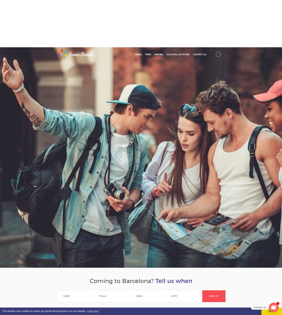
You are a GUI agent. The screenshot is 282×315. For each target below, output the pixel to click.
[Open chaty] (274, 307)
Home (138, 55)
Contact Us (199, 55)
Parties (159, 55)
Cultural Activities (178, 55)
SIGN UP (214, 296)
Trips (148, 55)
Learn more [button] (93, 311)
